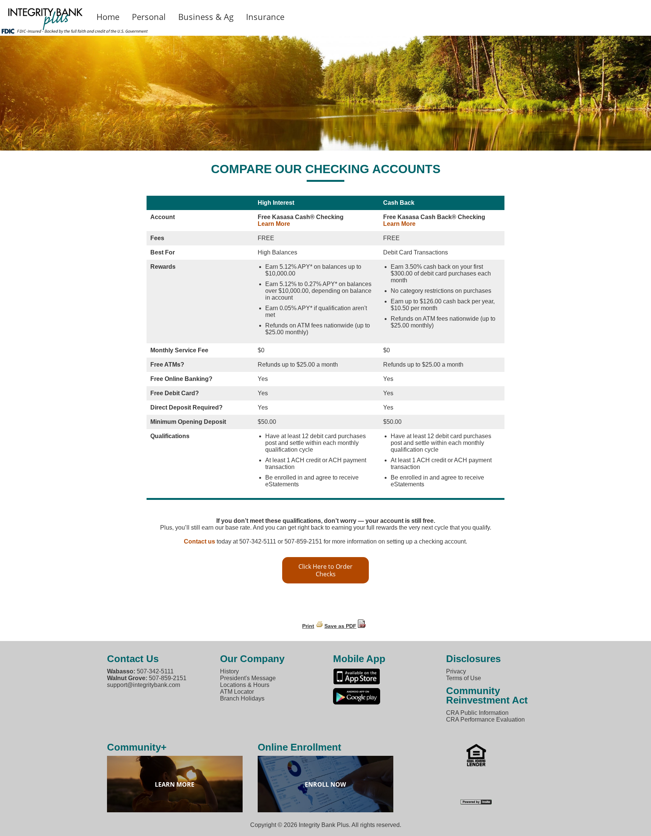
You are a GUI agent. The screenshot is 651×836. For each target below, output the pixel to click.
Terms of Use (463, 678)
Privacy (456, 671)
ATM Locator (237, 691)
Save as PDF (340, 626)
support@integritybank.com (143, 685)
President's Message (248, 678)
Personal (149, 16)
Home (107, 16)
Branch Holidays (242, 698)
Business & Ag (206, 16)
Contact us (199, 541)
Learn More (274, 224)
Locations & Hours (244, 685)
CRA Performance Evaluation (485, 719)
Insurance (265, 16)
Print (308, 626)
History (229, 671)
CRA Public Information (477, 713)
